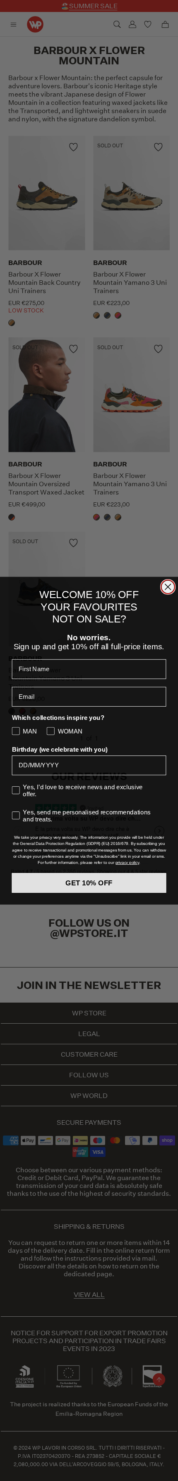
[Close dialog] (168, 587)
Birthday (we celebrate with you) (60, 749)
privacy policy (127, 862)
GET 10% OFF (89, 883)
